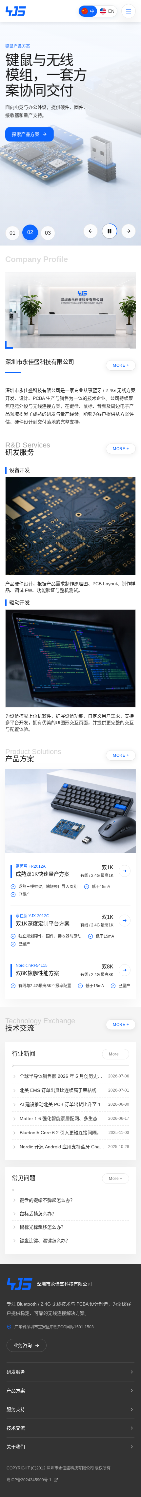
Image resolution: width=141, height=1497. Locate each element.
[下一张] (128, 231)
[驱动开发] (70, 658)
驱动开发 (19, 602)
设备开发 (19, 470)
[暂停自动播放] (109, 231)
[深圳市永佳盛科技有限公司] (15, 11)
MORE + (121, 365)
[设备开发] (70, 526)
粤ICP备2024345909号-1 (29, 1480)
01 (12, 233)
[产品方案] (70, 811)
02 (30, 232)
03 (48, 233)
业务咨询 (22, 1345)
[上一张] (90, 231)
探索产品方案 (25, 134)
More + (115, 1054)
